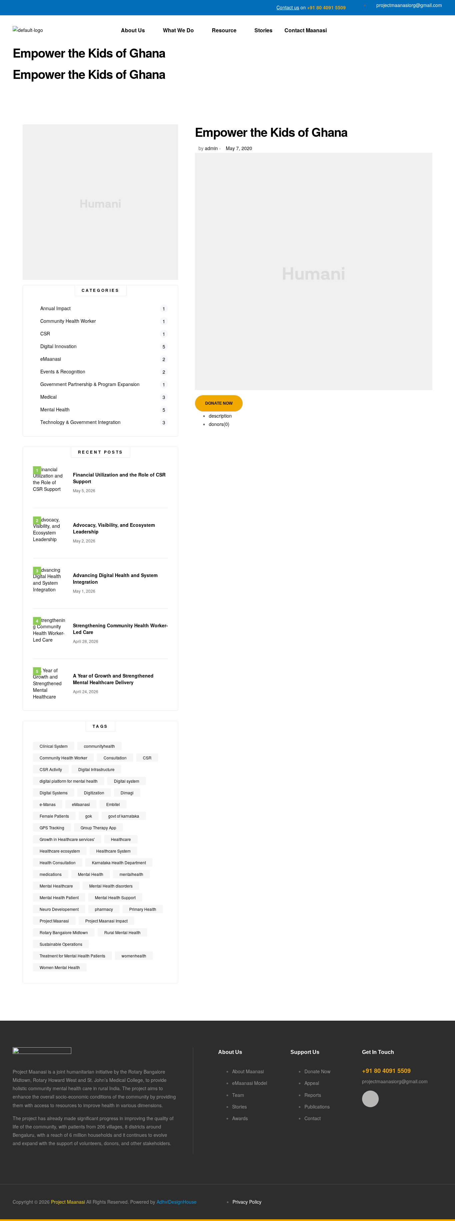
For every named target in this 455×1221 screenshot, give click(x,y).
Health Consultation (58, 862)
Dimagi (127, 792)
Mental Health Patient (59, 897)
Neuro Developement (59, 909)
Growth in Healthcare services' (67, 839)
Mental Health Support (115, 897)
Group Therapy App (98, 827)
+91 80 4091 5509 (326, 7)
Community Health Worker (63, 757)
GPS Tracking (52, 827)
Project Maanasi (54, 920)
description (220, 415)
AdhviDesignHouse (177, 1201)
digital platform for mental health (69, 781)
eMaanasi (81, 804)
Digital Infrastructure (96, 769)
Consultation (115, 757)
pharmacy (104, 909)
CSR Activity (51, 769)
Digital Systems (54, 792)
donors (219, 424)
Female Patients (54, 816)
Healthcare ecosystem (60, 851)
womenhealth (134, 955)
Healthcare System (113, 851)
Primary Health (142, 909)
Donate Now (218, 403)
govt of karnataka (123, 816)
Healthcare (121, 839)
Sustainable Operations (61, 944)
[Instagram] (370, 1099)
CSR (147, 757)
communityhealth (99, 746)
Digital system (126, 781)
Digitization (94, 792)
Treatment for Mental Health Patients (72, 955)
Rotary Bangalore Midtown (64, 932)
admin (211, 148)
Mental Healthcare (56, 886)
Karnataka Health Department (119, 862)
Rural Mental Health (122, 932)
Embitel (113, 804)
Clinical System (54, 746)
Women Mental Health (60, 967)
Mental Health (90, 874)
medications (51, 874)
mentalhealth (131, 874)
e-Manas (48, 804)
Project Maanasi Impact (106, 920)
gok (88, 816)
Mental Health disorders (111, 886)
